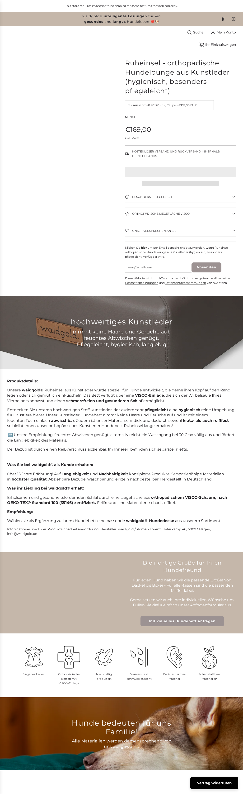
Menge (130, 117)
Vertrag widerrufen (214, 783)
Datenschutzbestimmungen (185, 283)
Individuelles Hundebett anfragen (182, 621)
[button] (180, 172)
